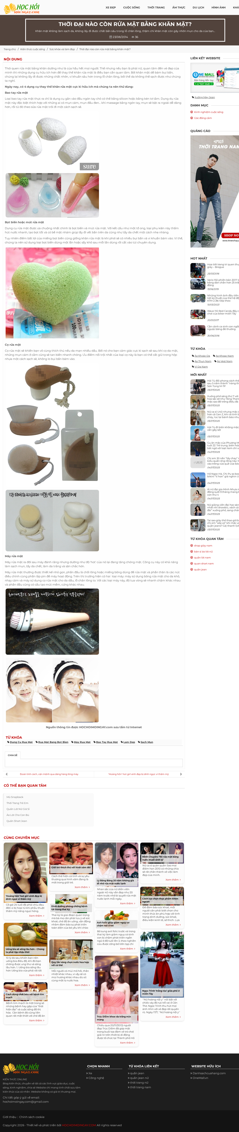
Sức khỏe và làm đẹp (62, 49)
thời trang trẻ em (17, 802)
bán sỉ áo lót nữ (203, 551)
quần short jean (17, 820)
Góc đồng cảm (203, 117)
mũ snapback (15, 796)
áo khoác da (202, 355)
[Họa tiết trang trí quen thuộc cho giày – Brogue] (197, 271)
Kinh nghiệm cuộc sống (208, 111)
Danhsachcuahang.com (209, 1073)
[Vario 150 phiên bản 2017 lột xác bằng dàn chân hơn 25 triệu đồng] (197, 283)
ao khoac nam (225, 355)
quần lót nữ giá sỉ (18, 808)
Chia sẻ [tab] (12, 755)
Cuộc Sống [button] (131, 7)
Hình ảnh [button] (219, 7)
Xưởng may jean (205, 97)
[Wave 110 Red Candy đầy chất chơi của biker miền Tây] (197, 314)
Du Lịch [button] (198, 7)
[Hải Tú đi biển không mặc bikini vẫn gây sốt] (197, 435)
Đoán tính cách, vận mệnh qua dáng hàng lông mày (49, 774)
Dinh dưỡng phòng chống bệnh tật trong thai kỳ (69, 908)
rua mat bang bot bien (53, 742)
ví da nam (201, 366)
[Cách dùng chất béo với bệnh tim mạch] (26, 991)
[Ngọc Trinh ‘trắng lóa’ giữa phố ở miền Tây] (162, 964)
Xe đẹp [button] (111, 7)
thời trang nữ (139, 1082)
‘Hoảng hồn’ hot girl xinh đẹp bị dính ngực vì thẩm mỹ (138, 774)
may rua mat (82, 742)
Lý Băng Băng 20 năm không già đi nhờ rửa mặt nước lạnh (115, 882)
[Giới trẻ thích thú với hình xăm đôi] (71, 857)
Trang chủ (10, 49)
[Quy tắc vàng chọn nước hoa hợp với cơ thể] (71, 953)
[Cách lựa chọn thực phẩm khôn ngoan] (162, 895)
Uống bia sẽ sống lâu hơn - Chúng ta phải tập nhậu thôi (25, 950)
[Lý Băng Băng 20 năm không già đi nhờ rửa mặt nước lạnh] (116, 864)
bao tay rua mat (107, 742)
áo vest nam (224, 361)
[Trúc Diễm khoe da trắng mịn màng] (116, 988)
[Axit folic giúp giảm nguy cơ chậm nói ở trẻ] (116, 919)
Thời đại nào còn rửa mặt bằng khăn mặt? (105, 49)
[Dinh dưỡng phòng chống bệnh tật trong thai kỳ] (71, 902)
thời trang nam (140, 1087)
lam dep (129, 742)
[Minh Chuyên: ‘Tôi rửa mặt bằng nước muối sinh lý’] (162, 852)
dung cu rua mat (21, 742)
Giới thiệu (9, 1117)
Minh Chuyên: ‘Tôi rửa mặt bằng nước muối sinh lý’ (160, 858)
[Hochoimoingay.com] (21, 6)
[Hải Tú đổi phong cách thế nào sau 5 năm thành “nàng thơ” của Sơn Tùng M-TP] (197, 388)
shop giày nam (203, 545)
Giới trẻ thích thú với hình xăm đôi (71, 867)
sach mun (147, 742)
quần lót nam (202, 557)
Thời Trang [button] (156, 7)
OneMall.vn (200, 1078)
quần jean (200, 569)
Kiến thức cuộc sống (32, 49)
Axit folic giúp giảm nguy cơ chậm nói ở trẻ (113, 924)
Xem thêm (36, 915)
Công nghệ (96, 1078)
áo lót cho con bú (18, 814)
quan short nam (204, 563)
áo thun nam (203, 361)
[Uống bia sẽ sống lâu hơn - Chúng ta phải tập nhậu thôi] (26, 938)
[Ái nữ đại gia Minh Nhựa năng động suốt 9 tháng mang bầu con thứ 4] (197, 497)
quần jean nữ (139, 1078)
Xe (90, 1073)
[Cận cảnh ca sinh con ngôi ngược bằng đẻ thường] (197, 330)
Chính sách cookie (31, 1117)
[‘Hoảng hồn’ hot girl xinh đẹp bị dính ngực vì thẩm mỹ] (26, 872)
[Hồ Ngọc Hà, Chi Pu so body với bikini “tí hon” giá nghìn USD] (197, 481)
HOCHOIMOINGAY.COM (79, 1125)
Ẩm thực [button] (178, 7)
